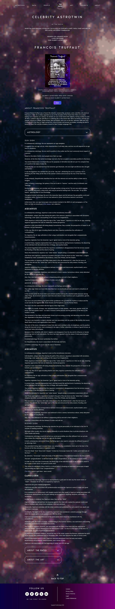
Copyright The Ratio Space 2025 (57, 605)
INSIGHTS (84, 5)
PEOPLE (47, 5)
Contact (68, 589)
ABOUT (97, 5)
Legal (67, 596)
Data (34, 5)
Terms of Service (70, 593)
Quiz (57, 103)
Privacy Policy (69, 591)
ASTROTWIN (20, 5)
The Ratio (28, 471)
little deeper (47, 204)
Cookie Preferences (71, 598)
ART (71, 5)
